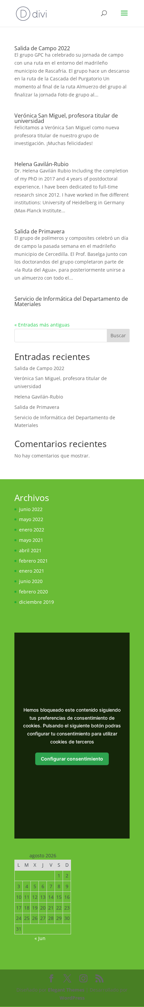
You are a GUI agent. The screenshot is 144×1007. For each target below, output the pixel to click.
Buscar (118, 335)
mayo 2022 (31, 519)
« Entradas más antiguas (42, 324)
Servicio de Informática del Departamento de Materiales (71, 301)
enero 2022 (31, 529)
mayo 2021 (31, 540)
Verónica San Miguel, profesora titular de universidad (66, 118)
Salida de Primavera (39, 231)
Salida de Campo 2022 (42, 48)
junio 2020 (31, 581)
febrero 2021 (33, 561)
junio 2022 (31, 509)
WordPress (72, 998)
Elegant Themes (66, 990)
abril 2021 (30, 550)
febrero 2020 (33, 591)
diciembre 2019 (36, 602)
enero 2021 (31, 571)
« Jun (40, 938)
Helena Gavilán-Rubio (41, 164)
